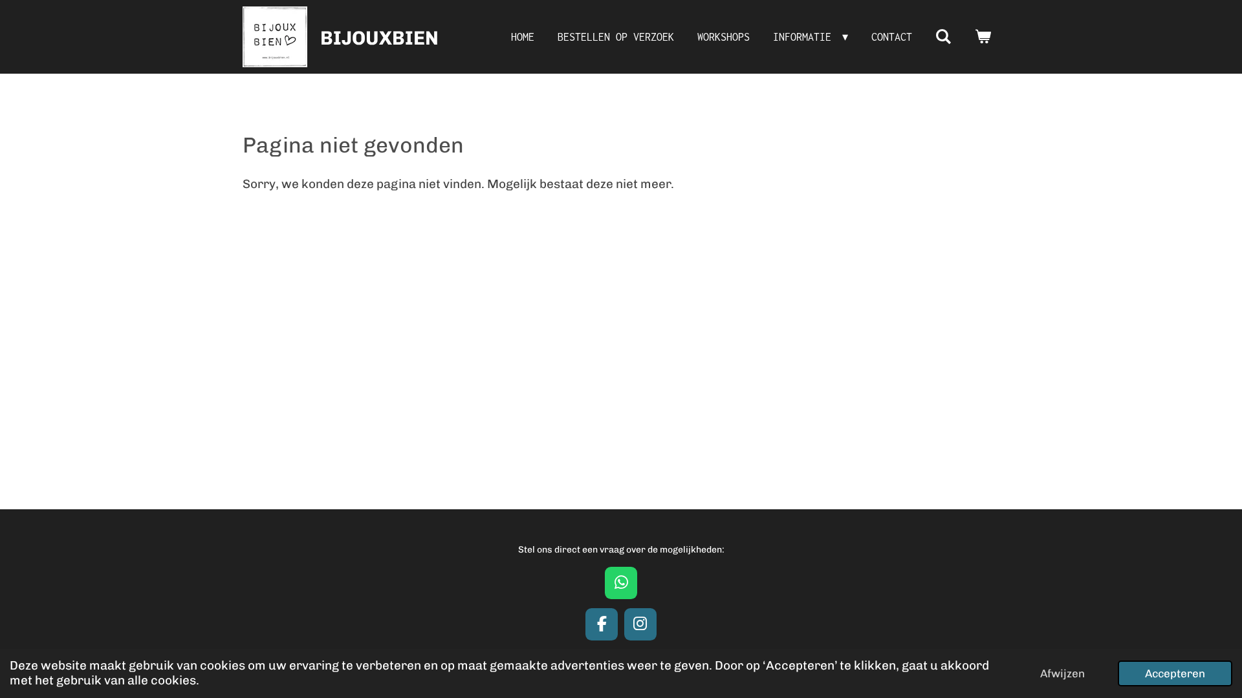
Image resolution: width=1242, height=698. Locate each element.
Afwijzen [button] (1062, 673)
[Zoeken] (943, 37)
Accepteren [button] (1175, 673)
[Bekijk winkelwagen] (982, 37)
